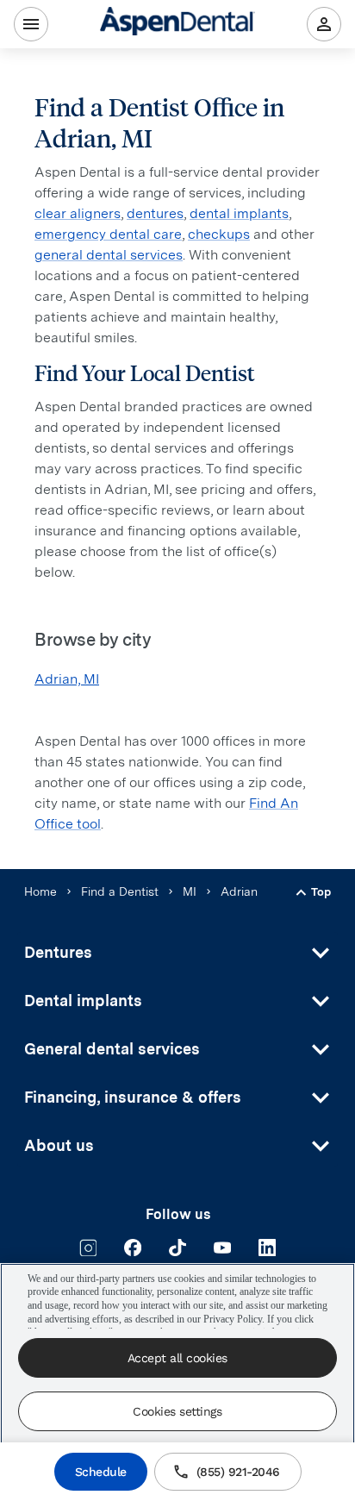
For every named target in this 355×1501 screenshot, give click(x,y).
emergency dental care (108, 234)
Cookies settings (177, 1411)
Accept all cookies (177, 1358)
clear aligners (77, 213)
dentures (155, 213)
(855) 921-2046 (238, 1472)
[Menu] (31, 24)
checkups (219, 234)
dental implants (239, 213)
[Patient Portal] (324, 24)
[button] (177, 952)
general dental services (108, 255)
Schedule (101, 1472)
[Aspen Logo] (177, 24)
